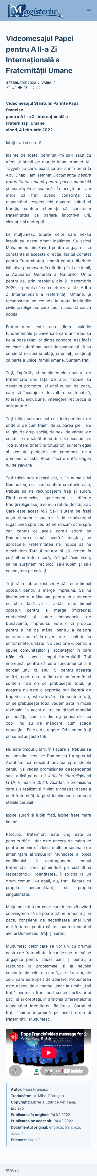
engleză (56, 1127)
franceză (72, 1127)
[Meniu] (89, 11)
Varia (46, 83)
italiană (17, 1133)
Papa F (34, 1140)
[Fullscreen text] (33, 88)
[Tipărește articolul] (21, 88)
